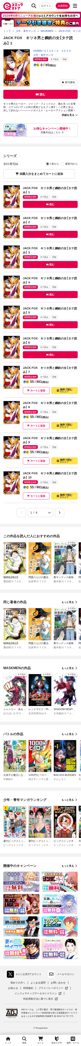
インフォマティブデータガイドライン (36, 993)
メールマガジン (65, 974)
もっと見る (67, 602)
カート (40, 1043)
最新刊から (71, 163)
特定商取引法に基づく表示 (40, 998)
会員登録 (63, 5)
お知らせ (13, 988)
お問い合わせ (58, 982)
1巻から (54, 163)
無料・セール (73, 1043)
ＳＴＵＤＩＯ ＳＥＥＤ (57, 50)
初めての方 (57, 1043)
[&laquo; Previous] (21, 512)
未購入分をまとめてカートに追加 (41, 173)
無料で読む (66, 390)
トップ (8, 1043)
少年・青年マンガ (43, 55)
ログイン (46, 5)
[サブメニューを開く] (75, 5)
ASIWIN (37, 50)
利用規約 (28, 988)
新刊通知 (70, 82)
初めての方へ (17, 982)
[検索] (34, 5)
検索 (24, 1043)
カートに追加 (37, 390)
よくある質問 (38, 982)
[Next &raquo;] (59, 512)
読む (42, 94)
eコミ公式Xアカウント (25, 975)
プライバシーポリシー (53, 988)
